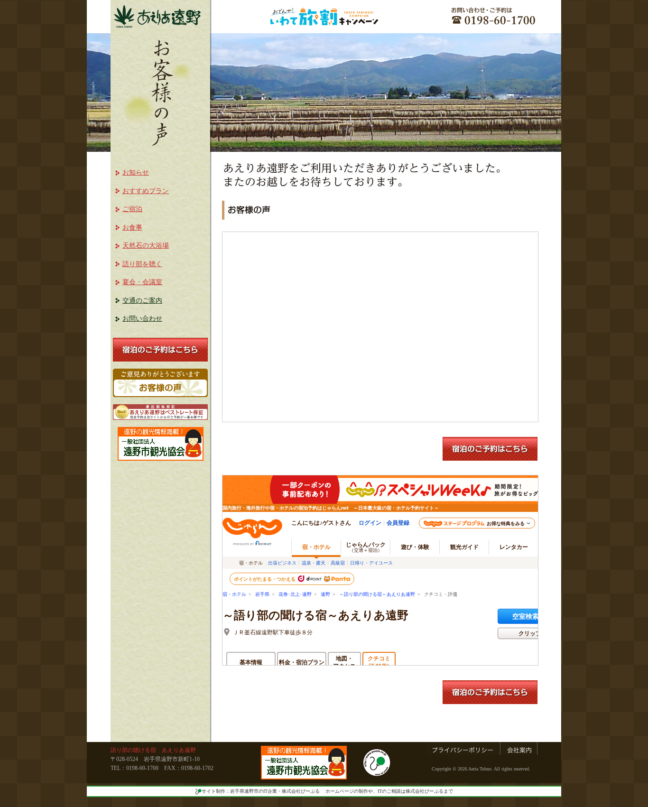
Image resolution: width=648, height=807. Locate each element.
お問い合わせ (142, 318)
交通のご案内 (142, 300)
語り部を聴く (142, 264)
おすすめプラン (145, 191)
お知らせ (135, 172)
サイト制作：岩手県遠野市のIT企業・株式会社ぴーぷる (261, 791)
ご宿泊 (132, 209)
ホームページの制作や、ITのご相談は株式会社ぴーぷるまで (389, 791)
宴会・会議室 (142, 282)
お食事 (132, 227)
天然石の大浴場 (145, 245)
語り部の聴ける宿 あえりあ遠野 (153, 750)
